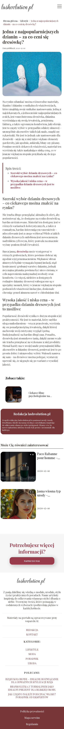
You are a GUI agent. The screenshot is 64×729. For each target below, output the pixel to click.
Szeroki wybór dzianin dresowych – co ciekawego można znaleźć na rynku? (34, 174)
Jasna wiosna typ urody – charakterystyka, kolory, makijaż (49, 493)
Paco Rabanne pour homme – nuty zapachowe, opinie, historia (49, 456)
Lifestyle (24, 20)
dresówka (22, 251)
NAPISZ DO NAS (32, 561)
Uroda (32, 663)
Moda (32, 654)
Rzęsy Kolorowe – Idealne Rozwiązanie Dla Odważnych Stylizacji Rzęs (31, 680)
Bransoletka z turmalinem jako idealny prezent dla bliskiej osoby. (32, 688)
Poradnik (32, 658)
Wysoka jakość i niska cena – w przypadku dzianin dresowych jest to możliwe (32, 184)
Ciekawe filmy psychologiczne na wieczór (39, 394)
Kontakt (32, 634)
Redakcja (32, 630)
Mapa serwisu (32, 717)
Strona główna (10, 20)
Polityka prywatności (32, 711)
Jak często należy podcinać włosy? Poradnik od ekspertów (32, 696)
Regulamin (32, 724)
